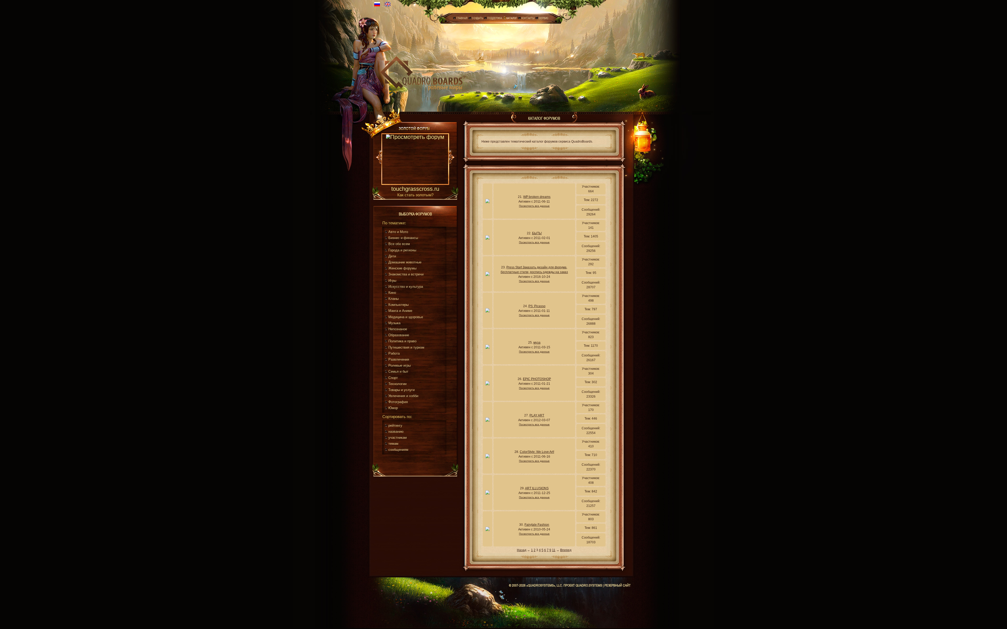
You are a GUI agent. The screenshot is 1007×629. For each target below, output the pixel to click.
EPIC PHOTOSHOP (537, 379)
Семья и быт (398, 371)
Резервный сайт (617, 585)
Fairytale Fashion (536, 525)
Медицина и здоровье (405, 317)
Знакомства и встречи (406, 274)
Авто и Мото (398, 232)
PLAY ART (536, 415)
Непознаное (397, 329)
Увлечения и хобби (403, 396)
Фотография (398, 402)
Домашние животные (404, 262)
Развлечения (398, 359)
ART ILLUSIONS (537, 488)
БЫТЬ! (537, 233)
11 (553, 550)
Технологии (397, 384)
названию (396, 431)
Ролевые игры (399, 365)
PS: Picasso (536, 306)
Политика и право (402, 341)
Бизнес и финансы (403, 238)
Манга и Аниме (400, 311)
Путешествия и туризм (406, 347)
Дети (392, 256)
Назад (521, 550)
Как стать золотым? (415, 195)
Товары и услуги (401, 390)
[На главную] (423, 72)
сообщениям (398, 450)
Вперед (565, 550)
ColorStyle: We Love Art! (537, 452)
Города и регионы (402, 250)
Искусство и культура (405, 287)
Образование (398, 335)
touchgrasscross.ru (415, 189)
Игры (392, 281)
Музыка (394, 323)
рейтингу (395, 425)
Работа (394, 353)
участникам (397, 438)
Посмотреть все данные (534, 205)
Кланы (393, 299)
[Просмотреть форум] (415, 159)
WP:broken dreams (536, 197)
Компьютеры (398, 305)
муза (536, 342)
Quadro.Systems (589, 585)
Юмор (393, 408)
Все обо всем (399, 244)
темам (393, 444)
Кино (392, 293)
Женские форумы (402, 268)
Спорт (393, 378)
